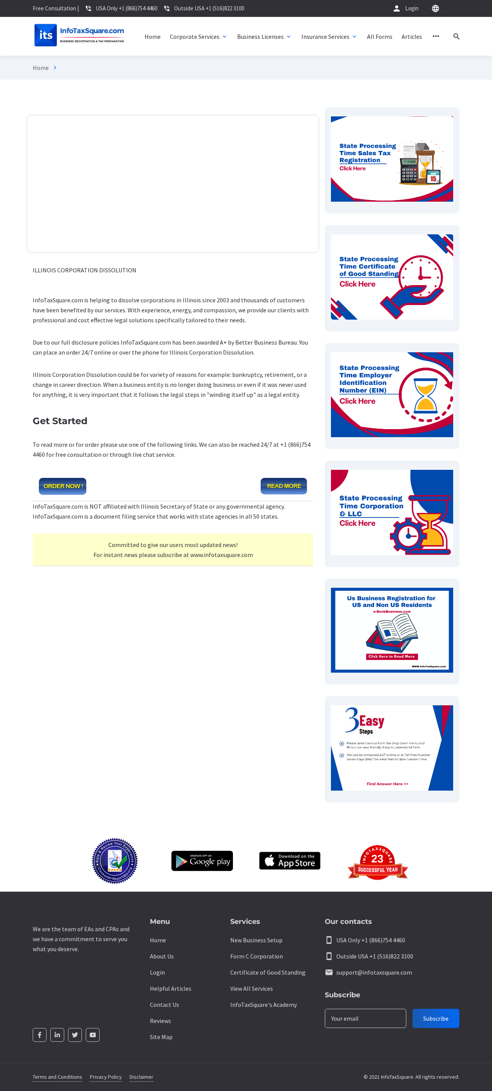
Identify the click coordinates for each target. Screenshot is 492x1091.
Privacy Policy (106, 1076)
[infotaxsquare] (79, 36)
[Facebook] (40, 1035)
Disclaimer (141, 1076)
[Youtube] (93, 1035)
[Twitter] (75, 1035)
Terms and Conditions (57, 1076)
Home (41, 67)
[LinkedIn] (57, 1035)
